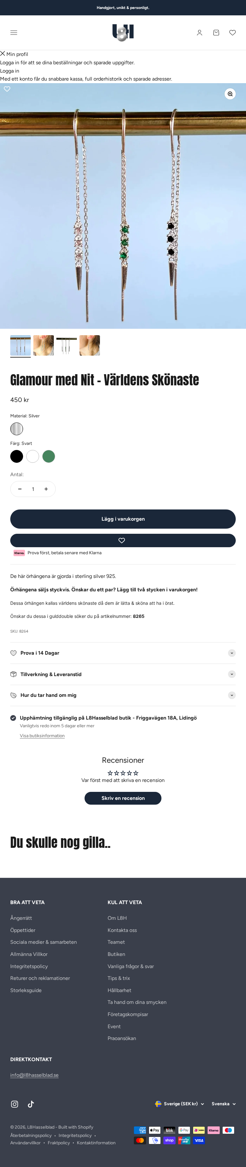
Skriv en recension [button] (123, 798)
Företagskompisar (128, 1014)
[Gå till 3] (66, 346)
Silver (16, 428)
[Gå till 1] (20, 346)
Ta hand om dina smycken (137, 1002)
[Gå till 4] (89, 346)
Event (114, 1026)
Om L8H (117, 918)
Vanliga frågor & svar (131, 966)
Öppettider (22, 930)
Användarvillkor (25, 1143)
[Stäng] (2, 54)
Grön (48, 456)
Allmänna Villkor (28, 954)
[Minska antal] (20, 489)
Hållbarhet (119, 990)
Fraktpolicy (59, 1143)
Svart (16, 456)
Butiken (116, 954)
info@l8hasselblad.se (34, 1075)
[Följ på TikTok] (31, 1104)
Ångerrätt (21, 918)
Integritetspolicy (29, 966)
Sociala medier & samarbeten (43, 942)
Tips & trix (119, 978)
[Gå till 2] (43, 346)
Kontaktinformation (96, 1143)
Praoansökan (122, 1038)
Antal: (17, 474)
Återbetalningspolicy (31, 1135)
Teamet (116, 942)
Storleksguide (26, 990)
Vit (32, 456)
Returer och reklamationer (40, 978)
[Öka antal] (46, 489)
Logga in (9, 71)
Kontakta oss (122, 930)
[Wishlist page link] (232, 32)
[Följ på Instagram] (14, 1104)
